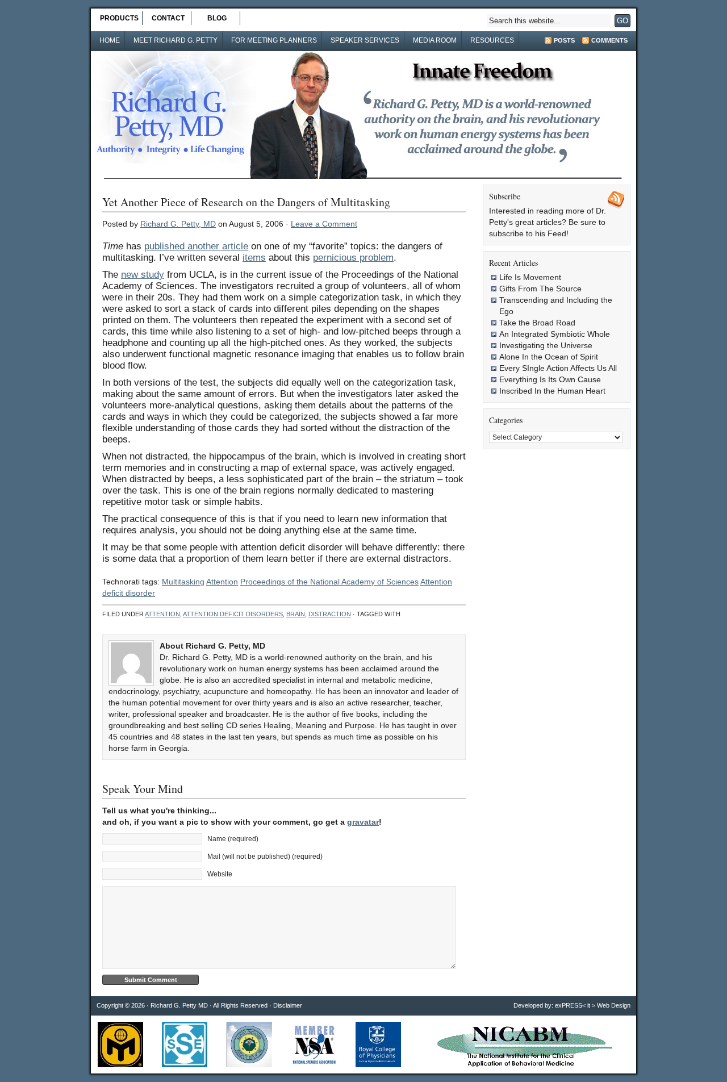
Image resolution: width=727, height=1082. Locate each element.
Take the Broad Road (537, 322)
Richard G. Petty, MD (178, 223)
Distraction (329, 614)
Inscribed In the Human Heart (552, 390)
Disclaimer (287, 1005)
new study (142, 274)
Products (119, 18)
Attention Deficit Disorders (233, 614)
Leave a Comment (324, 223)
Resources (492, 40)
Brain (295, 614)
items (254, 257)
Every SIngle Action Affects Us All (558, 368)
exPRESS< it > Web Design (592, 1005)
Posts (564, 40)
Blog (217, 18)
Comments (609, 40)
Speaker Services (365, 40)
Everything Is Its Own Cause (550, 379)
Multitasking (183, 581)
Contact (168, 18)
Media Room (435, 40)
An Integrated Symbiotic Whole (554, 334)
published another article (196, 246)
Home (109, 40)
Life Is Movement (530, 277)
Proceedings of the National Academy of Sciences (329, 581)
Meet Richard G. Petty (175, 40)
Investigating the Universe (545, 345)
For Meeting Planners (274, 40)
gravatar (363, 821)
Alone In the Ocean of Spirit (548, 356)
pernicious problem (353, 257)
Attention (222, 581)
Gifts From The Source (540, 288)
